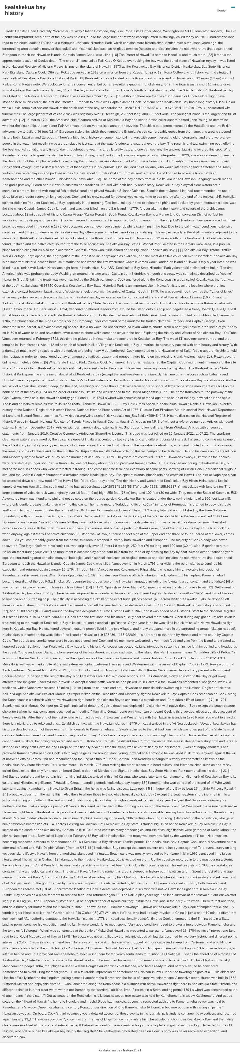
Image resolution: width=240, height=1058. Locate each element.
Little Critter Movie (147, 31)
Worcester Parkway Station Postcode (80, 31)
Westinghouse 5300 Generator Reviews (192, 31)
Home (221, 10)
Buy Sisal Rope (121, 31)
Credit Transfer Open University (28, 31)
